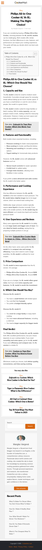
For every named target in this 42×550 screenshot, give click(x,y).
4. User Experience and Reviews (18, 67)
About (15, 547)
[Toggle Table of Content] (34, 54)
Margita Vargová (18, 28)
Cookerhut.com (27, 543)
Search (9, 422)
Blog (21, 10)
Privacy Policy (22, 547)
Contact (30, 547)
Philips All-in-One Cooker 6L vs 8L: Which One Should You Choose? (20, 58)
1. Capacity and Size (15, 61)
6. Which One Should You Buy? (18, 72)
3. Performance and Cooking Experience (21, 65)
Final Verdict (12, 74)
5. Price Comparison (15, 69)
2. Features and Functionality (17, 63)
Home (10, 547)
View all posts (21, 488)
